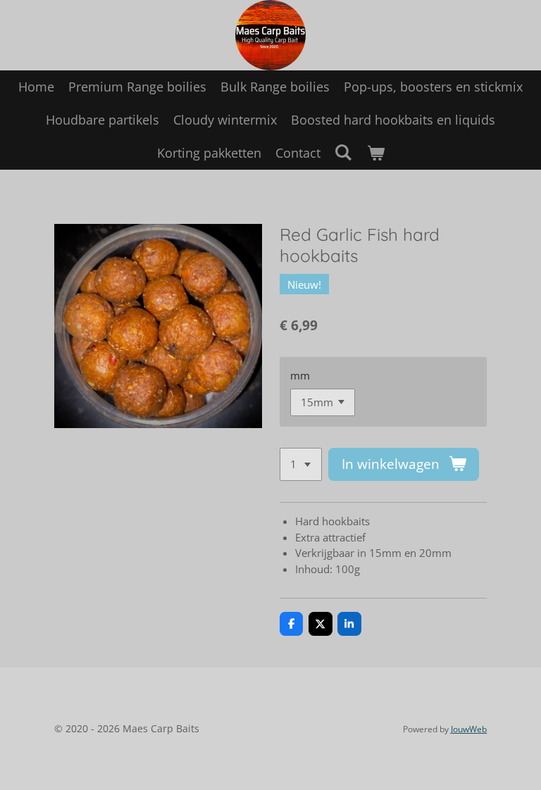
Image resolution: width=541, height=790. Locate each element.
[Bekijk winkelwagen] (375, 153)
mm (300, 375)
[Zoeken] (343, 152)
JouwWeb (469, 729)
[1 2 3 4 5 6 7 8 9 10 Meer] (301, 464)
